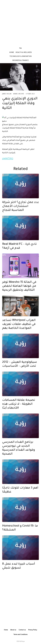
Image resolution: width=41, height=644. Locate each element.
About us (13, 630)
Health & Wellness (24, 53)
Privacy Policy (32, 630)
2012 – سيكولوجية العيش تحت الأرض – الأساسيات (19, 364)
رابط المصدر (7, 158)
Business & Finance (20, 61)
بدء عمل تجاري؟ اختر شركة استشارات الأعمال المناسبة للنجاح (20, 206)
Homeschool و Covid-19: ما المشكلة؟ (20, 528)
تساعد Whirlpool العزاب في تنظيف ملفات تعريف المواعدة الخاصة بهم (19, 324)
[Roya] (20, 186)
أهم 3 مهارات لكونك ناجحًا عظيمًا (20, 490)
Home (11, 53)
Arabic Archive (18, 94)
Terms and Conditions (20, 634)
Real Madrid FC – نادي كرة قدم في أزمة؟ (19, 246)
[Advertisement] (20, 22)
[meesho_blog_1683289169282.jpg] (20, 266)
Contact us (22, 630)
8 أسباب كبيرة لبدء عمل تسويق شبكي (18, 566)
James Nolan (6, 94)
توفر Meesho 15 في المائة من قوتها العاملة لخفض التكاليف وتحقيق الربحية (19, 286)
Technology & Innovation (21, 56)
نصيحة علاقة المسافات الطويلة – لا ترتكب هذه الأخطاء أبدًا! (18, 404)
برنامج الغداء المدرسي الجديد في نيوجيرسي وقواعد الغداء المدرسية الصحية (18, 448)
